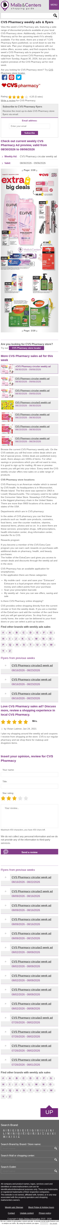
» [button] (36, 170)
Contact (11, 1213)
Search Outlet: (8, 1167)
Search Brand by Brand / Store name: (21, 1144)
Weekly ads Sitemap (14, 1207)
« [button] (22, 170)
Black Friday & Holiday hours (41, 1207)
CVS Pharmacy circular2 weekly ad (33, 402)
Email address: (29, 121)
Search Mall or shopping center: (18, 1155)
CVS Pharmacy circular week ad (31, 679)
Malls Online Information (29, 1219)
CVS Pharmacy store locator (26, 348)
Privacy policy (45, 1213)
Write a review (8, 100)
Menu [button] (54, 4)
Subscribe (29, 133)
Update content (27, 1213)
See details (53, 1223)
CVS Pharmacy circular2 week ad (32, 665)
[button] (9, 250)
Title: (4, 781)
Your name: (8, 769)
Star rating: (8, 793)
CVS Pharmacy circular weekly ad (33, 366)
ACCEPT (44, 1223)
